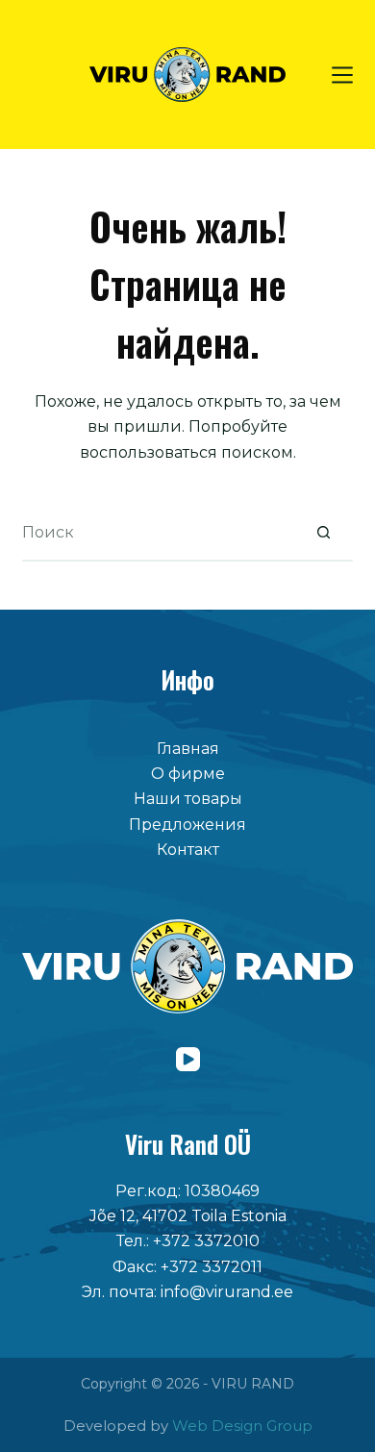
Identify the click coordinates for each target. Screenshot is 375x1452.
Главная (188, 748)
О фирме (188, 773)
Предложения (187, 824)
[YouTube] (188, 1059)
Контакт (188, 849)
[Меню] (342, 75)
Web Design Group (242, 1425)
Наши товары (188, 798)
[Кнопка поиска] (324, 533)
